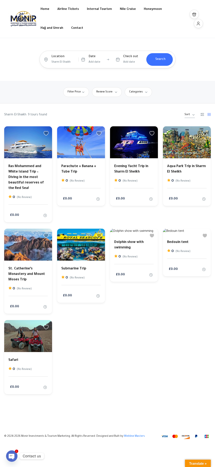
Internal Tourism (99, 9)
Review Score (104, 92)
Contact (77, 28)
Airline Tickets (68, 9)
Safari (13, 360)
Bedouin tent (178, 242)
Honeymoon (153, 9)
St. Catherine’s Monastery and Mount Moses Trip (26, 274)
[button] (194, 14)
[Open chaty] (11, 456)
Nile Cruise (128, 9)
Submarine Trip (73, 269)
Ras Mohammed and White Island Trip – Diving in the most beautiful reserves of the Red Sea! (26, 177)
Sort (187, 114)
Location (57, 56)
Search (160, 59)
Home (45, 9)
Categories (136, 92)
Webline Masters (134, 436)
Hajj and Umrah (52, 28)
